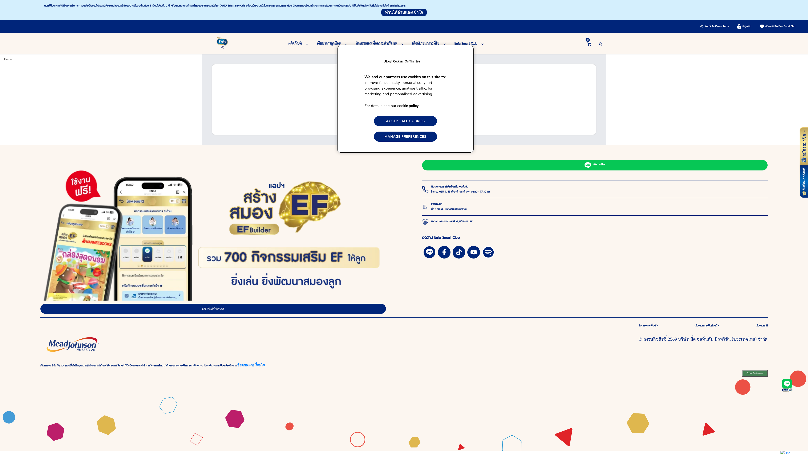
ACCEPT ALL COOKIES (405, 121)
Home (8, 59)
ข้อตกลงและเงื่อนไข (251, 365)
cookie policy (408, 105)
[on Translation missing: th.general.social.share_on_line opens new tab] (429, 251)
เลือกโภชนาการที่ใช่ (425, 43)
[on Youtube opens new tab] (473, 251)
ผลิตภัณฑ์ (295, 43)
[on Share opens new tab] (444, 251)
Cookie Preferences (755, 373)
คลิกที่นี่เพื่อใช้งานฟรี (213, 308)
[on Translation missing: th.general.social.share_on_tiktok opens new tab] (459, 251)
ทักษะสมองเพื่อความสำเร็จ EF (376, 43)
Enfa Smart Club (465, 43)
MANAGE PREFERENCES (405, 136)
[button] (600, 43)
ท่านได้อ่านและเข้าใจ (404, 12)
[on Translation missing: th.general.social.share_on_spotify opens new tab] (488, 251)
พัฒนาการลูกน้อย (329, 43)
